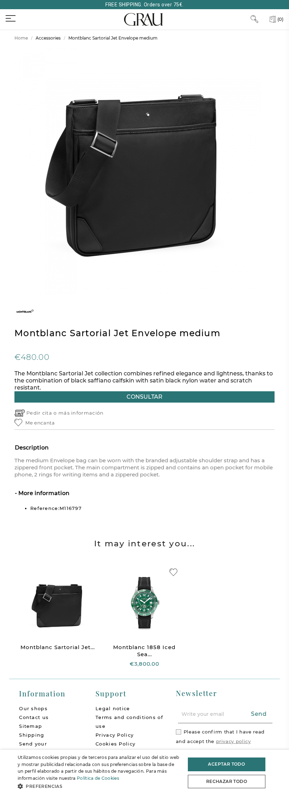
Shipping (31, 735)
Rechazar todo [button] (226, 781)
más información (81, 413)
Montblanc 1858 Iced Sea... (144, 651)
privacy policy (233, 741)
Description (32, 447)
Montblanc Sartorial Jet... (57, 647)
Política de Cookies (98, 778)
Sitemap (30, 726)
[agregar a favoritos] (173, 572)
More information (43, 493)
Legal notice (113, 708)
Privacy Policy (115, 735)
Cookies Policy (115, 744)
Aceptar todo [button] (226, 764)
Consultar (144, 396)
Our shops (33, 708)
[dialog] (144, 773)
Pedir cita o (42, 413)
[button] (99, 786)
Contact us (34, 717)
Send (259, 714)
